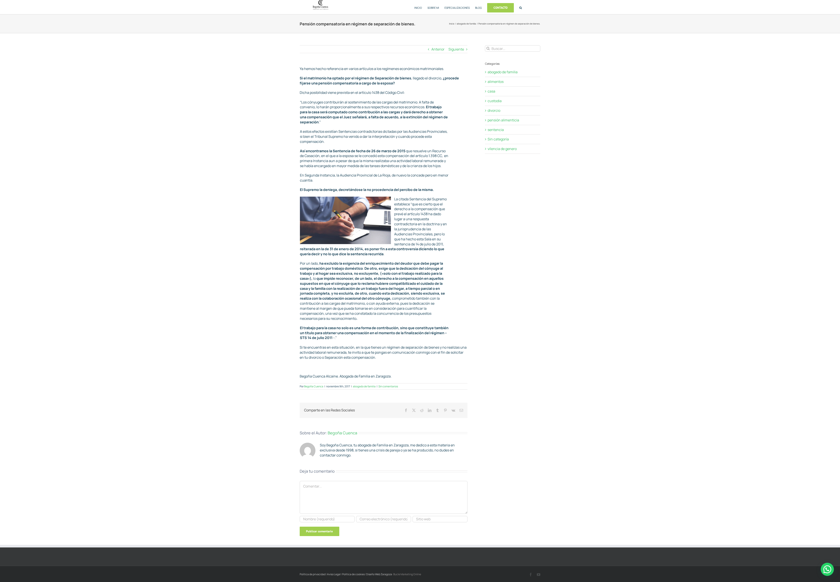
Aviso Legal (334, 574)
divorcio (494, 110)
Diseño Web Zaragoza (379, 574)
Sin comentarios (388, 386)
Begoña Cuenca (313, 386)
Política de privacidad (313, 574)
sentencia (496, 129)
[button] (520, 7)
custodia (495, 100)
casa (491, 91)
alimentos (496, 81)
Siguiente (456, 49)
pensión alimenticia (503, 120)
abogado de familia (364, 386)
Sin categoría (498, 139)
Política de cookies (353, 574)
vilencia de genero (502, 148)
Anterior (437, 49)
